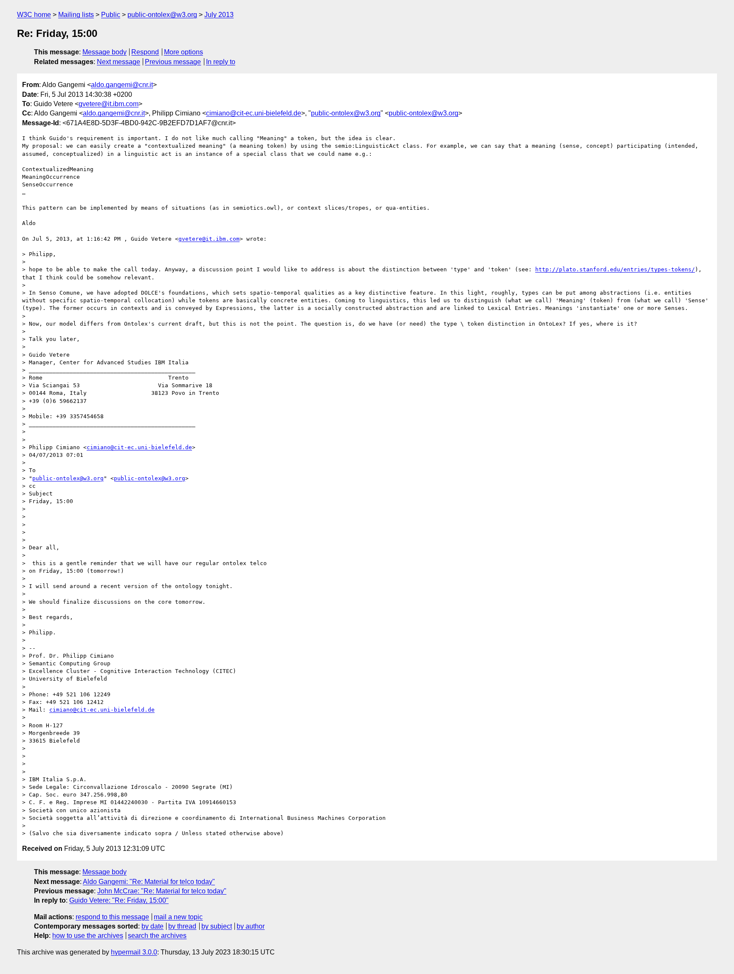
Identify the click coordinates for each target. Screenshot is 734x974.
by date (152, 926)
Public (110, 14)
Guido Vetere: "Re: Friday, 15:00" (119, 900)
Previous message (173, 61)
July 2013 (219, 14)
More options (183, 52)
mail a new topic (178, 917)
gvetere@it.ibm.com (108, 103)
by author (251, 926)
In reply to (220, 61)
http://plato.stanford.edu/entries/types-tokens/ (615, 269)
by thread (182, 926)
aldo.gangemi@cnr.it (122, 84)
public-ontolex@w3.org (162, 14)
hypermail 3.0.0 (134, 952)
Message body (104, 52)
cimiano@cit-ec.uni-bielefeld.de (253, 113)
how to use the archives (87, 935)
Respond (145, 52)
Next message (118, 61)
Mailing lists (76, 14)
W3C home (34, 14)
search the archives (157, 935)
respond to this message (112, 917)
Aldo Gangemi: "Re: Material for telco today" (149, 881)
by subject (216, 926)
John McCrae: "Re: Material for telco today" (161, 891)
